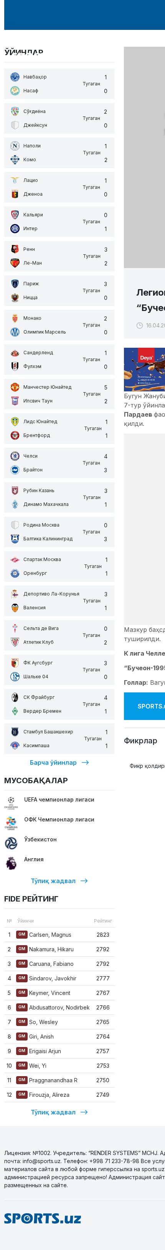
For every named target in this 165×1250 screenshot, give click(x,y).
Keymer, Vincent (44, 993)
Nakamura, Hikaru (46, 949)
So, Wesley (38, 1022)
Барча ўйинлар (53, 762)
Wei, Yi (32, 1065)
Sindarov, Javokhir (47, 978)
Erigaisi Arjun (39, 1051)
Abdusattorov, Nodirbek (54, 1007)
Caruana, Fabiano (46, 963)
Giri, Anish (36, 1036)
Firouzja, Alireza (43, 1094)
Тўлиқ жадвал (53, 881)
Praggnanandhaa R (48, 1080)
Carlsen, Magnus (44, 934)
